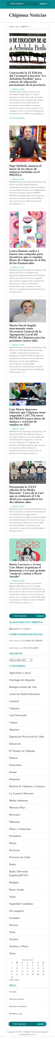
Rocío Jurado (16, 889)
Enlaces (13, 757)
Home (11, 27)
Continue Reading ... (17, 118)
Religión (14, 882)
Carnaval (14, 701)
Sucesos (13, 924)
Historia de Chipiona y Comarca (27, 786)
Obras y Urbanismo (20, 828)
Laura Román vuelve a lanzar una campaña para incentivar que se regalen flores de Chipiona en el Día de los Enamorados (27, 257)
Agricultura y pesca (20, 672)
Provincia (14, 850)
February (24, 27)
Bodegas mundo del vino (23, 686)
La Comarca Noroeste (21, 793)
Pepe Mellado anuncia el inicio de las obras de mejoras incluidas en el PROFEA (25, 170)
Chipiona (14, 708)
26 (38, 974)
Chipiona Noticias (27, 15)
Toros (12, 932)
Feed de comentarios (18, 1006)
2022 (17, 27)
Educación (15, 743)
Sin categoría (16, 910)
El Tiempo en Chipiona (22, 750)
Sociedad (14, 917)
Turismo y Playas (18, 946)
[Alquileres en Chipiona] (20, 628)
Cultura (13, 722)
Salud (12, 896)
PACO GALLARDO (31, 648)
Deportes (14, 729)
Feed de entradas (16, 999)
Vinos (12, 953)
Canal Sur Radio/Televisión (24, 694)
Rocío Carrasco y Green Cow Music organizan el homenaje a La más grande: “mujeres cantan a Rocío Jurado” (27, 570)
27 (43, 974)
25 (33, 974)
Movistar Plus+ (17, 807)
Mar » (17, 980)
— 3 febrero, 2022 (16, 89)
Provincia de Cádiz (19, 857)
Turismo (13, 939)
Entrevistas (15, 764)
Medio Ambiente (18, 800)
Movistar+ (15, 814)
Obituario (14, 821)
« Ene (11, 980)
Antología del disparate (22, 679)
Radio (12, 864)
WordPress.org (15, 1013)
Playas (12, 843)
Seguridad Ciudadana (21, 903)
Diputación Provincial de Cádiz (26, 736)
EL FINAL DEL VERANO (33, 640)
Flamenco (14, 779)
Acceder (12, 991)
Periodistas (15, 835)
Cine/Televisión (18, 715)
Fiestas (13, 772)
